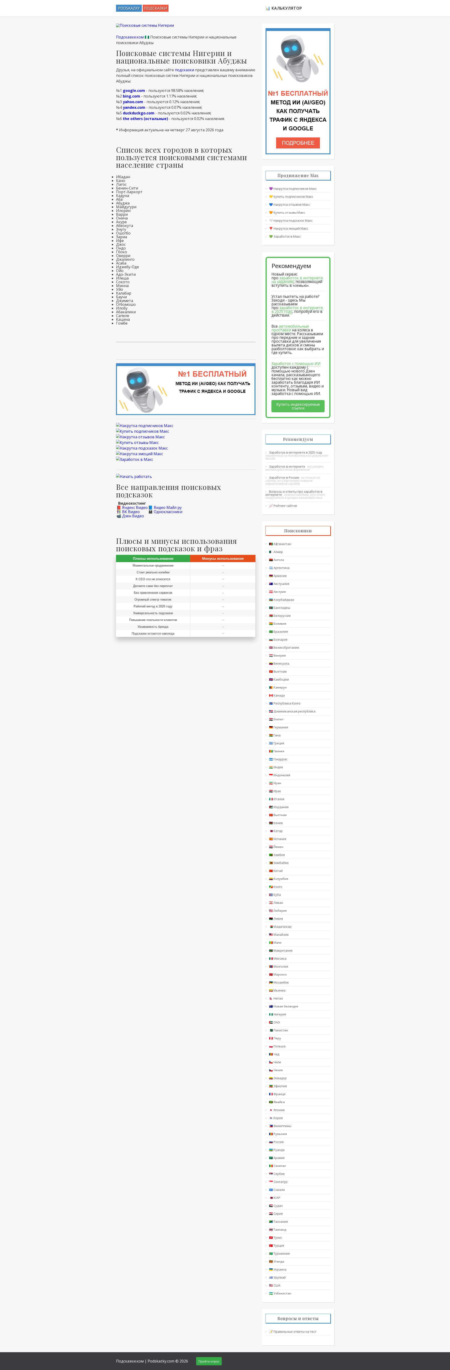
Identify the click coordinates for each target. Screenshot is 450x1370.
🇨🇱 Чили (275, 1062)
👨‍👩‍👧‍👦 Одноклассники (165, 511)
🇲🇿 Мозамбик (279, 982)
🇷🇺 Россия (276, 1142)
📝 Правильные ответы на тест (292, 1331)
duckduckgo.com (138, 113)
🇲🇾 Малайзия (279, 934)
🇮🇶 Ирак (275, 791)
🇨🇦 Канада (277, 695)
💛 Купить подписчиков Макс (291, 196)
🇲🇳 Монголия (278, 966)
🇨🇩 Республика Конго (284, 703)
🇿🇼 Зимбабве (279, 863)
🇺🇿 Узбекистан (280, 1293)
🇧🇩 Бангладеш (279, 608)
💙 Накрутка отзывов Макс (289, 204)
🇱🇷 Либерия (278, 910)
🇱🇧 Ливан (276, 903)
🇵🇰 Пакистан (278, 1030)
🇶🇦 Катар (276, 831)
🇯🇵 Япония (277, 1110)
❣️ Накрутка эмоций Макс (288, 228)
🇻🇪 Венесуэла (279, 663)
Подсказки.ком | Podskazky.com (145, 1361)
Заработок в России (284, 477)
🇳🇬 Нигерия (277, 1014)
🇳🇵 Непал (276, 998)
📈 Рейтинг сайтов (283, 505)
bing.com (131, 96)
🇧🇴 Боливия (277, 623)
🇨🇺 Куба (275, 895)
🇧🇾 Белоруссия (280, 615)
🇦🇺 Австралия (279, 584)
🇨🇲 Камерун (278, 687)
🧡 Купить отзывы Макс (287, 212)
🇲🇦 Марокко (278, 974)
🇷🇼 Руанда (277, 1150)
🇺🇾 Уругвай (277, 1277)
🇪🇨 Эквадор (278, 1078)
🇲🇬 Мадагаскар (280, 926)
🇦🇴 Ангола (276, 560)
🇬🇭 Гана (275, 735)
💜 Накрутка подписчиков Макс (293, 188)
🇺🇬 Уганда (276, 1261)
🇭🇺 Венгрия (277, 655)
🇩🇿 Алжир (276, 552)
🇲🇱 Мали (275, 942)
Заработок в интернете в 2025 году (295, 452)
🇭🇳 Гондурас (278, 759)
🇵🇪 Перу (275, 1038)
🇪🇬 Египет (276, 719)
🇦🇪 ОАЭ (274, 1022)
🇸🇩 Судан (276, 1205)
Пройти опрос (209, 1361)
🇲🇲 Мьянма (277, 990)
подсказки (184, 69)
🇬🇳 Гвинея (276, 751)
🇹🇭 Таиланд (277, 1229)
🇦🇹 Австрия (277, 592)
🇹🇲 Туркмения (279, 1253)
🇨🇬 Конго (275, 887)
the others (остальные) (145, 118)
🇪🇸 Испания (277, 839)
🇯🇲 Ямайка (277, 1102)
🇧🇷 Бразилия (278, 631)
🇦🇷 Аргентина (279, 568)
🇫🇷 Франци (277, 1094)
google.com (134, 90)
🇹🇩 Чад (274, 1054)
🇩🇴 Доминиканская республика (292, 711)
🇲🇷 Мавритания (280, 950)
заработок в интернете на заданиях (297, 279)
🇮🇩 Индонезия (279, 775)
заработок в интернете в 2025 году (297, 309)
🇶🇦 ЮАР (274, 1198)
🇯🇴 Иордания (279, 807)
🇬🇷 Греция (276, 743)
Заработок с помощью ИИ (296, 363)
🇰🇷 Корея (276, 1118)
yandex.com (134, 107)
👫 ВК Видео (128, 511)
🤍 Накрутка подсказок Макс (290, 220)
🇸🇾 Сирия (276, 1213)
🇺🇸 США (274, 1285)
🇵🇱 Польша (277, 1046)
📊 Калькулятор (284, 8)
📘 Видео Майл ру (165, 507)
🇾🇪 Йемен (276, 847)
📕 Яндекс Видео (132, 507)
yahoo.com (133, 101)
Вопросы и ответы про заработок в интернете (294, 493)
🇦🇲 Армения (278, 576)
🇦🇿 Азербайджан (281, 600)
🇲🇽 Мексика (277, 958)
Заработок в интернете (287, 466)
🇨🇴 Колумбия (278, 879)
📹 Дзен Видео (130, 515)
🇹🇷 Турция (276, 1245)
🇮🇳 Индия (276, 767)
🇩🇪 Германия (278, 727)
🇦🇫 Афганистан (280, 544)
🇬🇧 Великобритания (284, 647)
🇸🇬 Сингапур (278, 1182)
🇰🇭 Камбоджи (279, 679)
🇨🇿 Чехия (276, 1070)
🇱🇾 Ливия (276, 918)
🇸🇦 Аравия (277, 1158)
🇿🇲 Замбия (277, 855)
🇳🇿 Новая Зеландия (283, 1006)
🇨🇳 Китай (276, 871)
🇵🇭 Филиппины (280, 1126)
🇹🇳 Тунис (275, 1237)
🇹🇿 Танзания (278, 1221)
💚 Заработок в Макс (285, 236)
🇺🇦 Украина (277, 1269)
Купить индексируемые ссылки (298, 406)
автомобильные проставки (290, 328)
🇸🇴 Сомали (277, 1190)
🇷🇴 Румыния (278, 1134)
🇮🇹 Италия (276, 799)
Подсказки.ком (130, 37)
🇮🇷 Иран (275, 783)
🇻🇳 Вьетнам (278, 671)
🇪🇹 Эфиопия (278, 1086)
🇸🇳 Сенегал (277, 1166)
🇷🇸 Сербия (277, 1174)
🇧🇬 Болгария (278, 639)
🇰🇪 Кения (276, 823)
